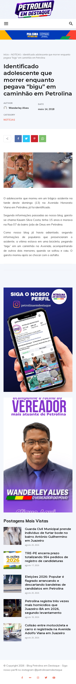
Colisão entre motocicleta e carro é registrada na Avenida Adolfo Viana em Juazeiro (48, 629)
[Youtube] (54, 678)
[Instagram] (38, 678)
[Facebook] (18, 138)
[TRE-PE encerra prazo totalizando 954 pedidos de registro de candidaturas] (12, 560)
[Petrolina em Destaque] (38, 9)
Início (6, 54)
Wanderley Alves (19, 107)
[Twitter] (26, 138)
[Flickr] (30, 678)
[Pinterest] (34, 138)
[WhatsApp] (42, 138)
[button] (6, 23)
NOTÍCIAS (16, 54)
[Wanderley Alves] (6, 108)
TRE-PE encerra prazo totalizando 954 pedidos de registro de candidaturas (46, 557)
